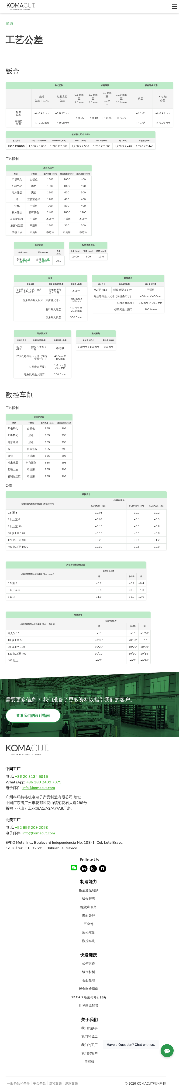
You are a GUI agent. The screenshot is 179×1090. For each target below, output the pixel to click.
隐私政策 (55, 1083)
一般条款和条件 (18, 1083)
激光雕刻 (88, 932)
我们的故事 (89, 1028)
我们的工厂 (89, 1045)
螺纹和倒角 (88, 907)
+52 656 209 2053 (31, 827)
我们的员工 (89, 1036)
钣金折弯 (88, 898)
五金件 (88, 924)
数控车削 (88, 940)
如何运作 (88, 963)
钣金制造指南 (88, 988)
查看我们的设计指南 (33, 715)
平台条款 (39, 1083)
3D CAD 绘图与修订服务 (89, 997)
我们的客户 (89, 1053)
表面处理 (88, 915)
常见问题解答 (88, 1005)
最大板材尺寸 (25, 261)
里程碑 (89, 1061)
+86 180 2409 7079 (44, 782)
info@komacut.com (38, 787)
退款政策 (71, 1083)
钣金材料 (88, 972)
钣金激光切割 (88, 890)
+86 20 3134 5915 (31, 776)
